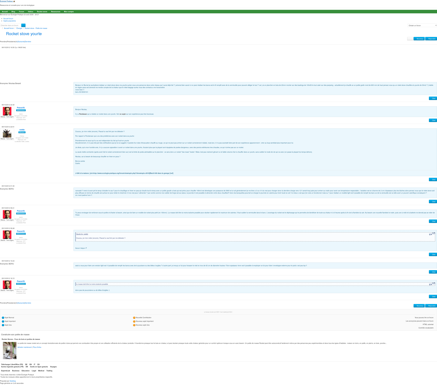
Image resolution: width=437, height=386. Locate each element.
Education (26, 370)
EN (30, 364)
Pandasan (83, 114)
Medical (41, 370)
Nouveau (419, 39)
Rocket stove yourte (24, 33)
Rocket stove (42, 11)
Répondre (432, 39)
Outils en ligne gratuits (39, 366)
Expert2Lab (5, 370)
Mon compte (69, 11)
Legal (34, 370)
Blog (13, 11)
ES (38, 364)
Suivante (21, 41)
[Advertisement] (218, 65)
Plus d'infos (37, 347)
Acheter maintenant (25, 347)
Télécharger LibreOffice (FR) (12, 364)
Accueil (5, 11)
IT (34, 364)
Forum (21, 11)
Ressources (55, 11)
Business (15, 370)
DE (26, 364)
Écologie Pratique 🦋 (7, 1)
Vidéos (30, 11)
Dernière (28, 41)
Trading (49, 370)
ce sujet (123, 114)
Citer (434, 98)
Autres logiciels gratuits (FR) (12, 366)
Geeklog (13, 381)
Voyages (53, 366)
